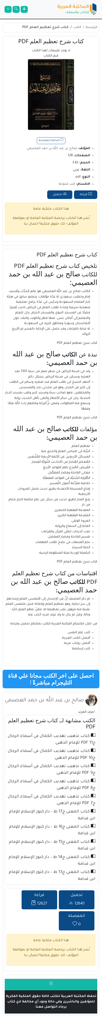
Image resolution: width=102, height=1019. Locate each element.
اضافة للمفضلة (49, 140)
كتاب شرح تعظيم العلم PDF (45, 27)
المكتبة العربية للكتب (57, 624)
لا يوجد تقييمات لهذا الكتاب (51, 53)
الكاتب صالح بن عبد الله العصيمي (66, 291)
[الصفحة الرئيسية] (77, 9)
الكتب (77, 27)
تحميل (58, 194)
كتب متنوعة (67, 184)
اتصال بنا (31, 224)
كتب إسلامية (81, 649)
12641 (78, 899)
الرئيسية (91, 27)
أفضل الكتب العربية (76, 638)
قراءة (84, 194)
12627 (40, 899)
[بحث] (16, 9)
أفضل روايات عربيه (77, 643)
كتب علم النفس (79, 632)
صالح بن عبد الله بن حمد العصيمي (52, 148)
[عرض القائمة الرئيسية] (8, 9)
